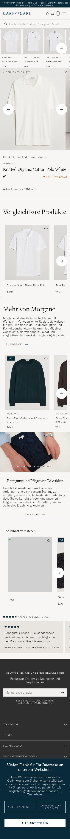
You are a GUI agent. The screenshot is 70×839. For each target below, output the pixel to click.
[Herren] (30, 564)
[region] (35, 637)
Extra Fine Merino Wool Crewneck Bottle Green (27, 418)
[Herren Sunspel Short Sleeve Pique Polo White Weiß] (11, 41)
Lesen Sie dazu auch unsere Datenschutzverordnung (35, 702)
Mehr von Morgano (29, 309)
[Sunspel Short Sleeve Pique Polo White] (27, 282)
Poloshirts (23, 72)
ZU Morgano (14, 344)
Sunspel (6, 58)
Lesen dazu (32, 514)
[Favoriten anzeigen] (52, 13)
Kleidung (8, 72)
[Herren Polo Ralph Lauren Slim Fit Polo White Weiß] (54, 41)
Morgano (9, 163)
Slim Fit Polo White (54, 61)
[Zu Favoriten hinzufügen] (45, 229)
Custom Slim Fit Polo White (31, 61)
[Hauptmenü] (64, 13)
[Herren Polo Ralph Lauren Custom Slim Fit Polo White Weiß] (33, 41)
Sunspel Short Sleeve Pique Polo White (26, 285)
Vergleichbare (34, 212)
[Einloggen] (47, 13)
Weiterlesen (35, 794)
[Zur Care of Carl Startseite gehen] (17, 13)
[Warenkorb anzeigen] (58, 13)
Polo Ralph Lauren (32, 58)
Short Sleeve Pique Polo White (10, 61)
